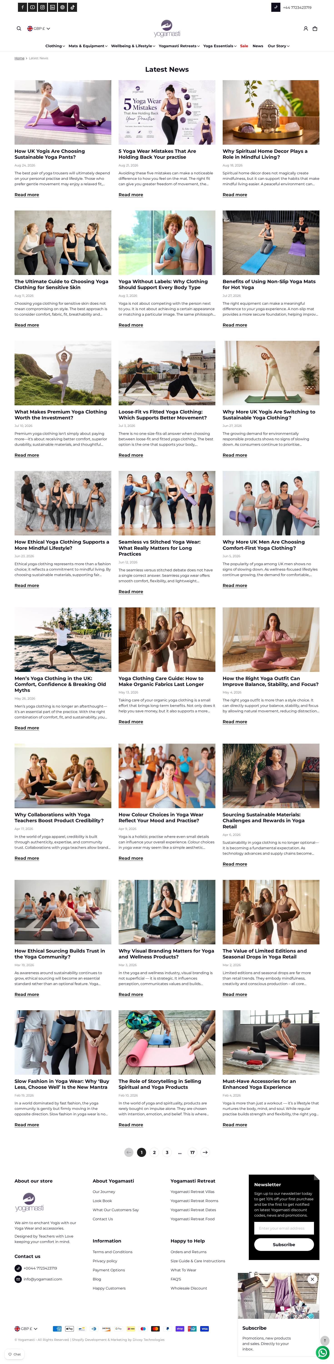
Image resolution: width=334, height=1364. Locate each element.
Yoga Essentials (218, 46)
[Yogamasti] (167, 28)
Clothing (53, 46)
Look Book (102, 1201)
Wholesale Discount (189, 1288)
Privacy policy (105, 1261)
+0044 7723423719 (40, 1268)
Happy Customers (109, 1288)
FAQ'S (176, 1279)
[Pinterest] (62, 7)
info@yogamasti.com (43, 1279)
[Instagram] (42, 7)
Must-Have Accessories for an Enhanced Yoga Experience (259, 1084)
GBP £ (39, 28)
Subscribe (284, 1244)
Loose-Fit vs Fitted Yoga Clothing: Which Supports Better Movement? (163, 415)
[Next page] (205, 1152)
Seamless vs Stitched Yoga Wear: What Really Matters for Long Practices (160, 548)
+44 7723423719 (297, 7)
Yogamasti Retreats (178, 46)
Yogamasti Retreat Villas (192, 1192)
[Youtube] (32, 7)
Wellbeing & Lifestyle (131, 46)
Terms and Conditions (112, 1252)
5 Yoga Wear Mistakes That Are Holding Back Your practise (157, 154)
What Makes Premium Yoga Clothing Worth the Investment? (61, 415)
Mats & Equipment (86, 46)
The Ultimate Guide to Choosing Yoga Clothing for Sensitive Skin (61, 284)
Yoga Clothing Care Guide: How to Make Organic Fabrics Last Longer (161, 681)
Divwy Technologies (149, 1340)
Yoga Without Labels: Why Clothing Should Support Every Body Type (163, 284)
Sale (244, 46)
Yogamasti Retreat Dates (193, 1210)
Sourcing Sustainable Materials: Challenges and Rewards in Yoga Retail (264, 820)
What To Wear (183, 1270)
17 (192, 1152)
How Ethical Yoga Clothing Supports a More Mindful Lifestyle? (62, 545)
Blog (97, 1279)
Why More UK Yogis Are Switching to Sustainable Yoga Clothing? (269, 415)
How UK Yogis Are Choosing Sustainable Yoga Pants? (50, 154)
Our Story (277, 46)
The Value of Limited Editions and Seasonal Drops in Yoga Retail (265, 954)
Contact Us (103, 1219)
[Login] (305, 28)
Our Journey (104, 1192)
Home (19, 58)
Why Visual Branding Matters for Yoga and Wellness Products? (166, 954)
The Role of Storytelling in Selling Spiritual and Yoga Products (160, 1084)
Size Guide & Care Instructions (198, 1261)
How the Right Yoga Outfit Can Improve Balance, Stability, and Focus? (271, 681)
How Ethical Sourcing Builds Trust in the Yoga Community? (60, 954)
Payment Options (109, 1270)
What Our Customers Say (116, 1210)
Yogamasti (26, 1340)
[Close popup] (312, 1279)
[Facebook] (22, 7)
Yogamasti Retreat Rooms (194, 1201)
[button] (19, 28)
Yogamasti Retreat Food (193, 1219)
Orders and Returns (189, 1252)
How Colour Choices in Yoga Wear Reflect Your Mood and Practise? (161, 817)
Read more (27, 194)
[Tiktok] (72, 7)
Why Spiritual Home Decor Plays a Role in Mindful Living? (265, 154)
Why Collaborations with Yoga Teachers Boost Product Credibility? (59, 817)
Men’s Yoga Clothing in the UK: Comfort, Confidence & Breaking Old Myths (60, 684)
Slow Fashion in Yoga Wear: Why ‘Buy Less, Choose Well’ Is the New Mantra (62, 1084)
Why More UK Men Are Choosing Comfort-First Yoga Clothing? (264, 545)
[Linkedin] (52, 7)
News (258, 46)
